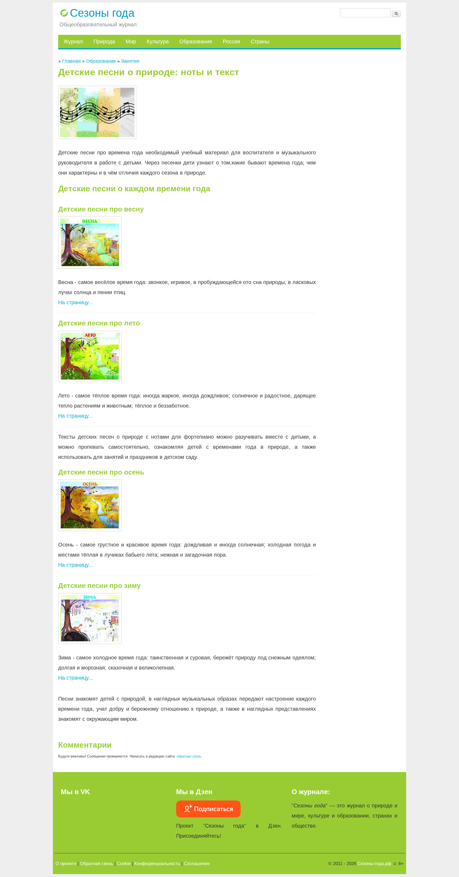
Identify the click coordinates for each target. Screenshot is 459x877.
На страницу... (75, 302)
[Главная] (64, 13)
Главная (71, 61)
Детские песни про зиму (99, 586)
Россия (231, 41)
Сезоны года (102, 13)
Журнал (73, 41)
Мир (131, 41)
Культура (158, 41)
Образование (195, 41)
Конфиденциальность (157, 863)
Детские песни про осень (101, 472)
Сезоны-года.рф (374, 863)
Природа (104, 41)
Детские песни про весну (101, 209)
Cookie (124, 863)
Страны (260, 41)
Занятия (130, 61)
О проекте (66, 863)
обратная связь (189, 756)
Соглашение (197, 863)
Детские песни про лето (99, 323)
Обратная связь (96, 863)
